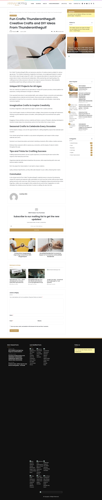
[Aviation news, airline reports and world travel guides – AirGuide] (73, 107)
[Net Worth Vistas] (17, 4)
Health (45, 3)
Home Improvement (54, 3)
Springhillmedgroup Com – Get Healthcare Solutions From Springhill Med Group (35, 281)
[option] (81, 45)
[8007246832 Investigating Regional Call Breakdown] (73, 88)
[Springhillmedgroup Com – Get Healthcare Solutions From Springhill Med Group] (36, 273)
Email (11, 320)
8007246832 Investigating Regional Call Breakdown (85, 87)
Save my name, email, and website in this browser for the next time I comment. (29, 326)
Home (32, 3)
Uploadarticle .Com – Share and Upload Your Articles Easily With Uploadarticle (17, 281)
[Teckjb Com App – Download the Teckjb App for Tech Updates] (55, 273)
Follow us (77, 345)
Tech (70, 3)
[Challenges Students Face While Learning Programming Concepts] (47, 466)
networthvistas (17, 12)
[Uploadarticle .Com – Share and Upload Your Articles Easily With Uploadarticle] (18, 273)
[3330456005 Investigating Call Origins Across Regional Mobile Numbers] (73, 126)
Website (39, 320)
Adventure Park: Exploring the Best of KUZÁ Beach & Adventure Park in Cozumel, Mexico (85, 114)
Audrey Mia (23, 194)
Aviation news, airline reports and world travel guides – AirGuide (85, 106)
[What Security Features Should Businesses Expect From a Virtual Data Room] (33, 467)
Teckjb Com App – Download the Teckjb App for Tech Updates (55, 281)
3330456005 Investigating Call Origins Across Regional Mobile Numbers (85, 126)
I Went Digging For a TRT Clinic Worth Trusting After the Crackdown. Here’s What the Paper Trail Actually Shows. (80, 49)
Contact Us (77, 3)
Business (38, 3)
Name (11, 315)
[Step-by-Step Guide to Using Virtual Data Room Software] (40, 353)
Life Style (64, 3)
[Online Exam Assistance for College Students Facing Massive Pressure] (33, 481)
